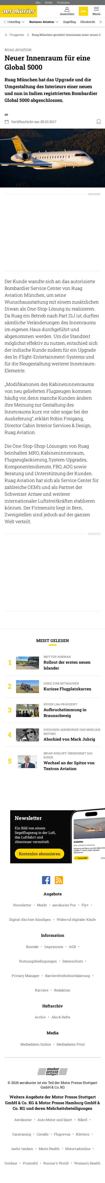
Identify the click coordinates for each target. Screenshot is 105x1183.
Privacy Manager (26, 975)
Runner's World (56, 1163)
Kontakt (32, 946)
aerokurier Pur (64, 905)
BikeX (82, 1119)
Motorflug (13, 21)
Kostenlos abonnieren (39, 853)
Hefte (48, 2)
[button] (52, 158)
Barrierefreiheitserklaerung (67, 975)
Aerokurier (23, 1119)
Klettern (82, 1134)
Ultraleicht (87, 21)
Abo (38, 2)
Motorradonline (77, 1148)
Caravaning (21, 1134)
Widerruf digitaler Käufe (76, 919)
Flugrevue (62, 1134)
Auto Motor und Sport (54, 1119)
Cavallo (42, 1134)
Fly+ (85, 905)
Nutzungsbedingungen (38, 961)
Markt (42, 905)
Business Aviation (41, 21)
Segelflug (69, 21)
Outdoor (11, 1163)
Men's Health (49, 1148)
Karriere (41, 990)
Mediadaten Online (35, 1044)
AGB (72, 946)
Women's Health (87, 1163)
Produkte (63, 2)
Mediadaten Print (71, 1044)
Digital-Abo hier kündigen (30, 919)
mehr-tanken (22, 1148)
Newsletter (22, 905)
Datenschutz (72, 961)
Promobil (30, 1163)
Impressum (53, 946)
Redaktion (62, 990)
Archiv (40, 1017)
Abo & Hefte (60, 1017)
